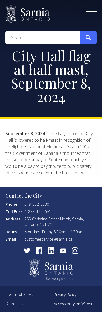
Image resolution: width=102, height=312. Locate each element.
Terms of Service (21, 294)
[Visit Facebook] (39, 250)
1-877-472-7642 (38, 211)
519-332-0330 (36, 204)
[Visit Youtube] (63, 250)
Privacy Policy (65, 294)
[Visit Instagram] (75, 250)
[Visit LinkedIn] (51, 250)
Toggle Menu (91, 11)
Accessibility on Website (74, 303)
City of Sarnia (27, 14)
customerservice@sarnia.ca (48, 239)
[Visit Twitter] (27, 250)
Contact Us (16, 303)
